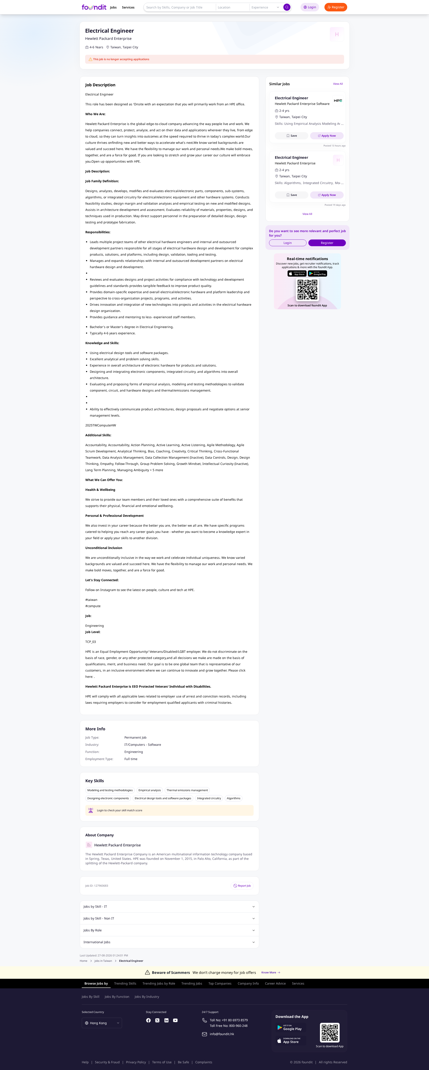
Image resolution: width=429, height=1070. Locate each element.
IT (125, 744)
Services (128, 7)
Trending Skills (125, 983)
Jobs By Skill (90, 996)
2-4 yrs (284, 110)
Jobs (113, 7)
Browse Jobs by (96, 983)
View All (338, 84)
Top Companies (219, 983)
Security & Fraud (107, 1062)
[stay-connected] (148, 1020)
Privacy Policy (136, 1062)
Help (85, 1062)
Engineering (133, 752)
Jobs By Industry (147, 996)
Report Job (244, 886)
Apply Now (329, 136)
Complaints (203, 1062)
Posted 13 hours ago (335, 145)
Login (312, 7)
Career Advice (275, 983)
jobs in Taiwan (103, 961)
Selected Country (93, 1012)
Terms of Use (162, 1062)
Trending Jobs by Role (159, 983)
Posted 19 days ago (335, 204)
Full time (130, 759)
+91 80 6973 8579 (235, 1020)
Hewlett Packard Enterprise (108, 38)
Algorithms (233, 798)
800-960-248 (238, 1025)
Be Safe (183, 1062)
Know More (268, 972)
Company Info (248, 983)
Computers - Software (144, 744)
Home (83, 961)
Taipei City (130, 47)
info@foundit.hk (222, 1034)
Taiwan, (116, 47)
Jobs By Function (117, 996)
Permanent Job (135, 737)
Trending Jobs (191, 983)
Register (338, 7)
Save (294, 136)
